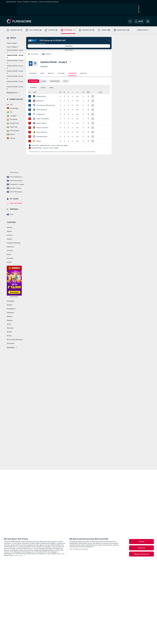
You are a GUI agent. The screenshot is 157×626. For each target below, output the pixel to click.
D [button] (68, 92)
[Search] (130, 21)
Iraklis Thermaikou (42, 119)
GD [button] (83, 92)
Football (35, 54)
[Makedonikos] (34, 96)
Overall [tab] (33, 87)
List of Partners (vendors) (78, 549)
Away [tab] (51, 87)
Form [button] (100, 92)
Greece (48, 54)
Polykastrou (40, 114)
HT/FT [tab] (65, 81)
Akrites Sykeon (41, 123)
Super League (12, 43)
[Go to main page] (24, 21)
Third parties (18, 555)
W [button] (64, 92)
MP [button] (60, 92)
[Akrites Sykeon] (34, 123)
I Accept (141, 541)
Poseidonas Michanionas (45, 105)
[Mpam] (34, 141)
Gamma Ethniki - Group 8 (15, 88)
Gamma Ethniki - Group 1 (15, 51)
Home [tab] (43, 87)
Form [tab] (44, 81)
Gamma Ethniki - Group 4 (15, 67)
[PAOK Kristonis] (34, 109)
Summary (33, 73)
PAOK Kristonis (41, 110)
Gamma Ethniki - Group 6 (15, 77)
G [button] (77, 92)
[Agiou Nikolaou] (34, 132)
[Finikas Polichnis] (34, 127)
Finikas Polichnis (42, 128)
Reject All (141, 548)
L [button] (72, 92)
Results (51, 73)
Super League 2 (12, 47)
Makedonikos (41, 96)
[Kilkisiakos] (34, 101)
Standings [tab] (33, 81)
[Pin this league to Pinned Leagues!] (70, 62)
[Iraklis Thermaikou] (34, 118)
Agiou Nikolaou (41, 132)
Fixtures (61, 73)
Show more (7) (12, 92)
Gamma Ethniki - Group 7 (15, 82)
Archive (83, 73)
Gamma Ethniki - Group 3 (15, 62)
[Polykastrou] (34, 114)
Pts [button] (88, 92)
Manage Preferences (141, 554)
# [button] (29, 92)
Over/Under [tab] (54, 81)
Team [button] (34, 92)
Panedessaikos (42, 137)
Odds (42, 73)
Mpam (38, 141)
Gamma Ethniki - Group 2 (15, 56)
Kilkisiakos (40, 101)
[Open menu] (147, 21)
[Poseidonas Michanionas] (34, 105)
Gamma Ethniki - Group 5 (15, 72)
